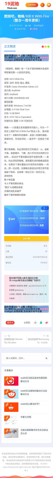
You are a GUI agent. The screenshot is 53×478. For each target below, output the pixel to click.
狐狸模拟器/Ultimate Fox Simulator (13, 341)
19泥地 (12, 294)
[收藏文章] (35, 323)
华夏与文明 (25, 417)
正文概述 (10, 46)
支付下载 (26, 238)
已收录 (35, 29)
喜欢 (10, 323)
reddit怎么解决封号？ (30, 404)
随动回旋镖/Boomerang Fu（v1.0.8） (38, 341)
